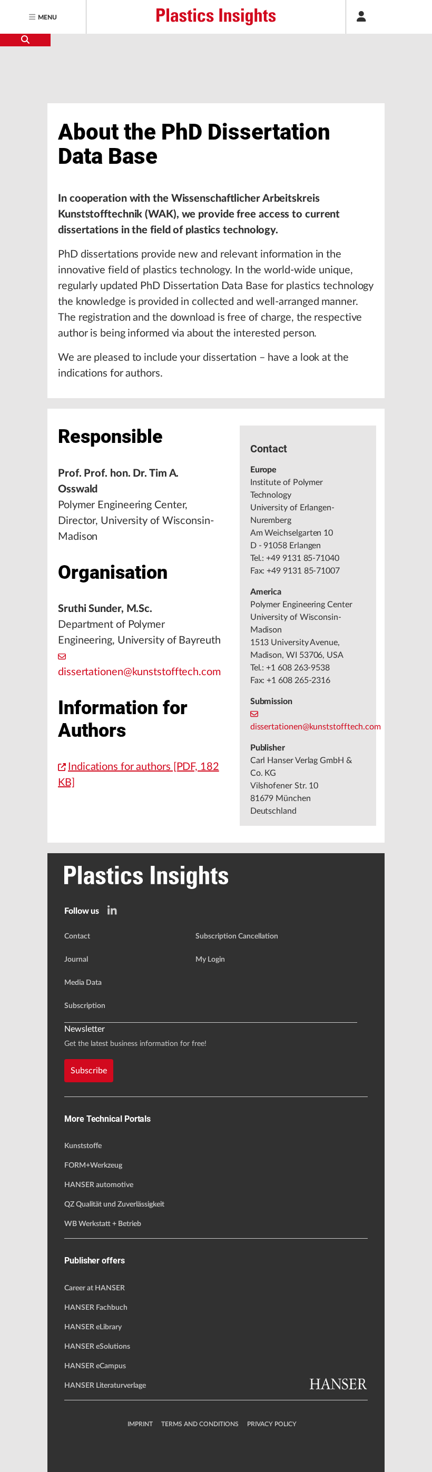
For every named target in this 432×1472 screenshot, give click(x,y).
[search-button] (25, 40)
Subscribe (89, 1070)
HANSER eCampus (95, 1366)
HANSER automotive (98, 1185)
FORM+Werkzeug (93, 1165)
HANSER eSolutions (97, 1346)
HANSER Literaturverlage (105, 1385)
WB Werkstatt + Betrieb (102, 1224)
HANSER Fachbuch (95, 1307)
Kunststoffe (83, 1146)
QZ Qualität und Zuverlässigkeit (114, 1204)
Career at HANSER (94, 1288)
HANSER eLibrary (93, 1327)
